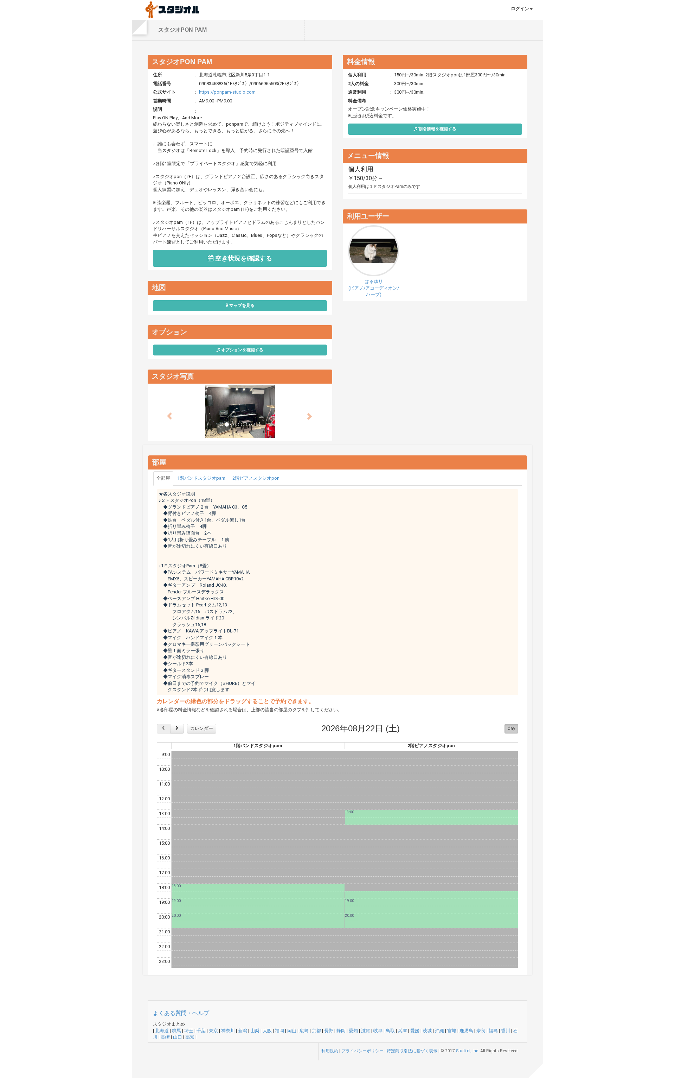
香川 (505, 1030)
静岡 (341, 1030)
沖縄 (439, 1030)
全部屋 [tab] (163, 478)
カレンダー (201, 728)
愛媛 (414, 1030)
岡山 (291, 1030)
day (511, 728)
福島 (493, 1030)
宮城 (451, 1030)
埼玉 (188, 1030)
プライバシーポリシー (362, 1050)
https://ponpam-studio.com (227, 92)
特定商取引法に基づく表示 (412, 1050)
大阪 (267, 1030)
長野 (328, 1030)
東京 (213, 1030)
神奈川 (228, 1030)
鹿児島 (466, 1030)
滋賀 (365, 1030)
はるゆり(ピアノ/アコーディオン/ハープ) (373, 288)
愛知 (353, 1030)
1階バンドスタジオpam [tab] (201, 478)
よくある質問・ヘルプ (181, 1013)
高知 (189, 1037)
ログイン (520, 8)
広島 (304, 1030)
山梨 (254, 1030)
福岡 (279, 1030)
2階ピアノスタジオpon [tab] (255, 478)
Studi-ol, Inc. (467, 1050)
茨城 (427, 1030)
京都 (316, 1030)
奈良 (481, 1030)
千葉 (201, 1030)
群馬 (176, 1030)
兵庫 (402, 1030)
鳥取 (390, 1030)
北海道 (162, 1030)
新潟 (242, 1030)
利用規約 (329, 1050)
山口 (177, 1037)
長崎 (165, 1037)
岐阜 (377, 1030)
